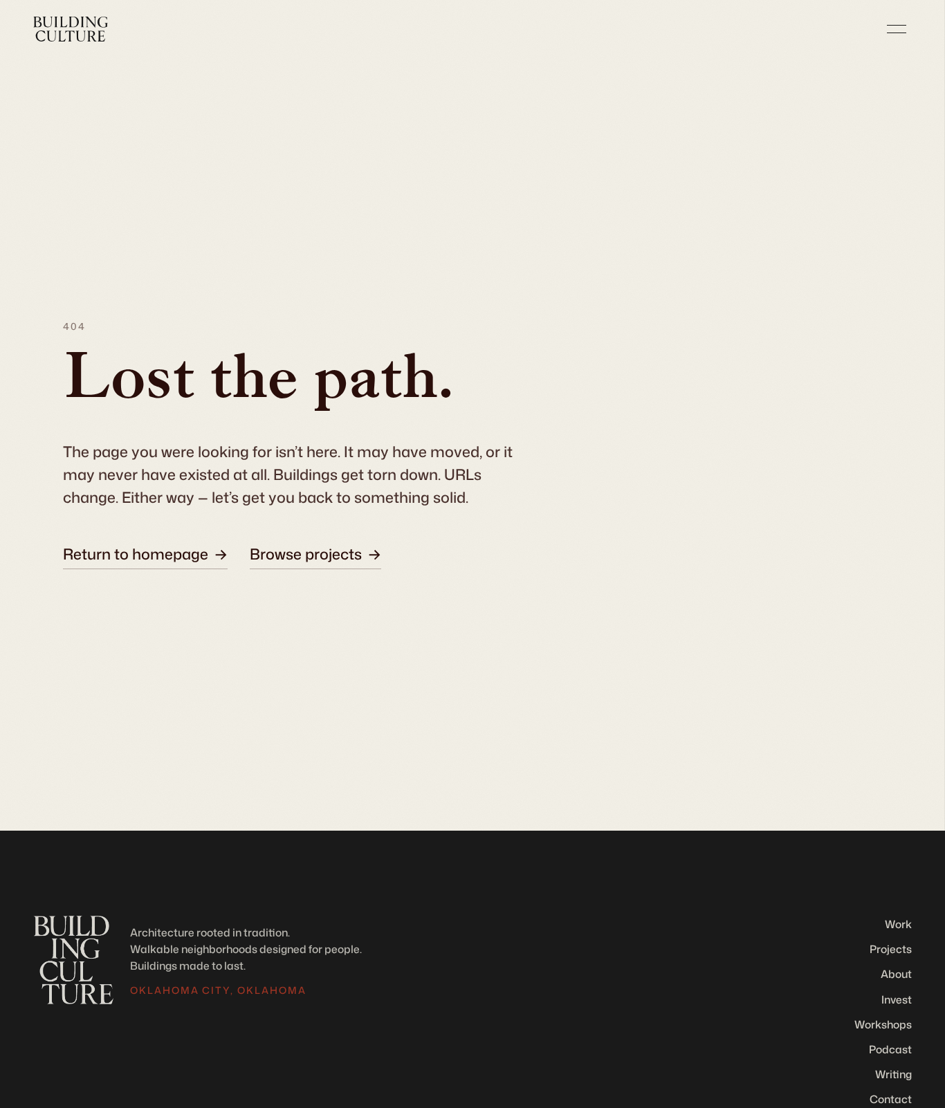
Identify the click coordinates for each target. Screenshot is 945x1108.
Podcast (890, 1049)
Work (898, 924)
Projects (891, 949)
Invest (896, 999)
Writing (893, 1074)
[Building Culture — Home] (70, 29)
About (896, 973)
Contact (891, 1099)
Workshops (883, 1024)
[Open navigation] (896, 29)
